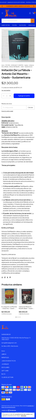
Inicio (3, 65)
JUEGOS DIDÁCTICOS (9, 361)
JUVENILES (5, 364)
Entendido (23, 415)
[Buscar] (32, 21)
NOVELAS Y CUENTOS (17, 65)
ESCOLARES (5, 367)
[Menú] (2, 13)
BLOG (3, 374)
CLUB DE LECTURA (7, 377)
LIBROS (4, 354)
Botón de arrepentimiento (8, 407)
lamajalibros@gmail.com (9, 343)
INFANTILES (31, 25)
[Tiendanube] (9, 411)
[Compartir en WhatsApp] (2, 277)
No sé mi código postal (7, 111)
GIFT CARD (5, 371)
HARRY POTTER (6, 25)
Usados (26, 65)
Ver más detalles (6, 90)
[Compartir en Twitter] (8, 277)
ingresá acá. (30, 405)
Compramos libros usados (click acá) (18, 6)
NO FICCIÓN (22, 25)
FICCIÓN (14, 25)
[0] (33, 13)
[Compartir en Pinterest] (10, 277)
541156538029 (6, 334)
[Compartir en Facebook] (5, 277)
